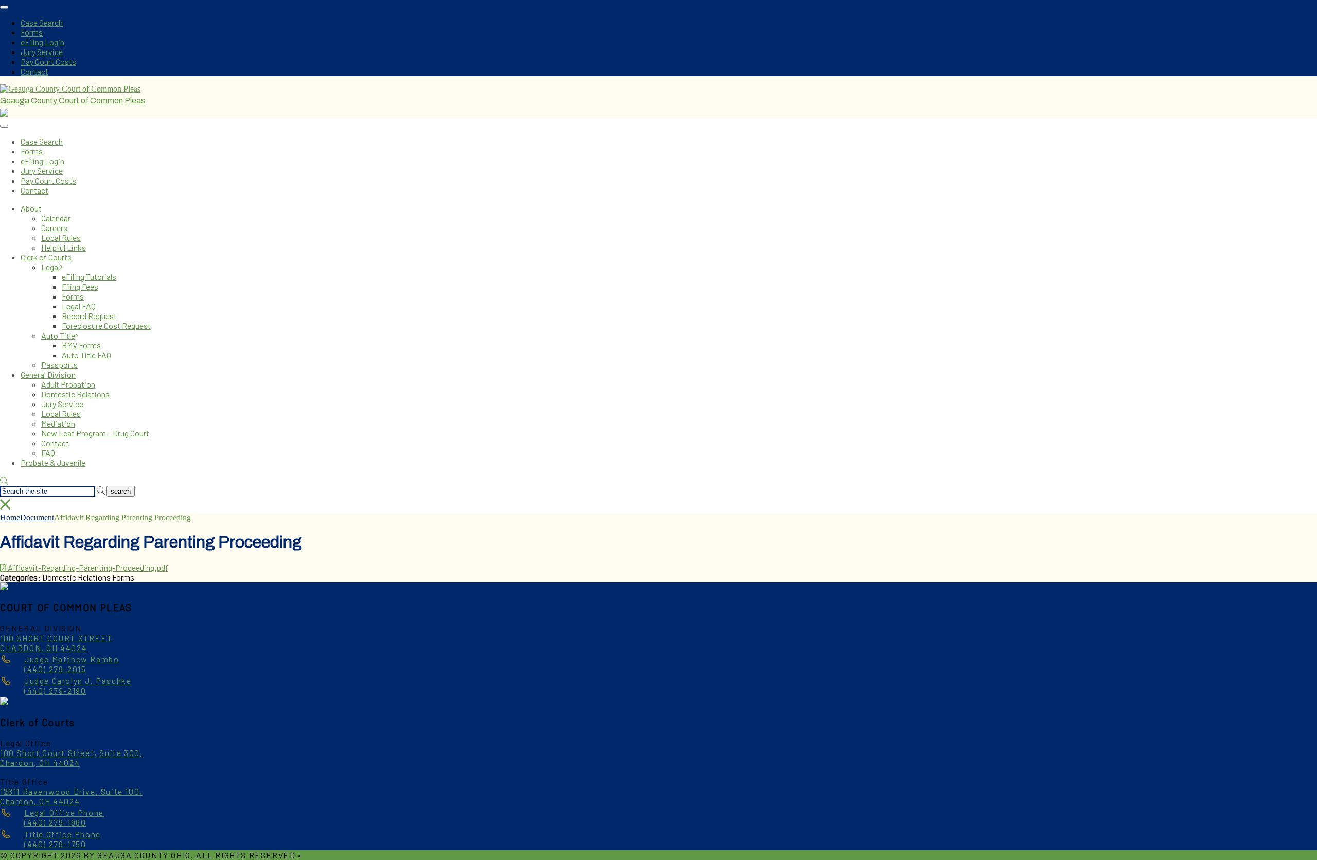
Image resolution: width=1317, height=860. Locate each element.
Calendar (55, 218)
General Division (48, 374)
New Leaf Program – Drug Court (95, 433)
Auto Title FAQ (86, 355)
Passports (59, 365)
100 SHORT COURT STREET (56, 638)
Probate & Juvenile (53, 462)
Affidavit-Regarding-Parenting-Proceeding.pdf (87, 567)
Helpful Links (63, 247)
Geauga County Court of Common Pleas (72, 100)
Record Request (89, 316)
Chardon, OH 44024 (40, 762)
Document (37, 517)
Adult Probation (68, 384)
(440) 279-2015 (71, 664)
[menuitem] (679, 218)
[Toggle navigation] (4, 7)
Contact (34, 71)
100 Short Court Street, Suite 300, (71, 753)
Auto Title (58, 335)
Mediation (58, 423)
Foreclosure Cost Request (106, 325)
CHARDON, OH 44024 (43, 648)
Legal (50, 267)
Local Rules (61, 237)
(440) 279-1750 (62, 839)
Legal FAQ (79, 306)
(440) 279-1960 (64, 817)
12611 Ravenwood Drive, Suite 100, (71, 791)
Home (10, 517)
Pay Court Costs (48, 61)
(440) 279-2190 (77, 685)
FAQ (48, 453)
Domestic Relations (75, 394)
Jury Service (42, 52)
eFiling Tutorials (89, 277)
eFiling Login (42, 42)
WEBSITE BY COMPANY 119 (359, 855)
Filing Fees (80, 286)
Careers (54, 228)
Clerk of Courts (46, 257)
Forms (32, 32)
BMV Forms (81, 345)
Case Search (42, 22)
